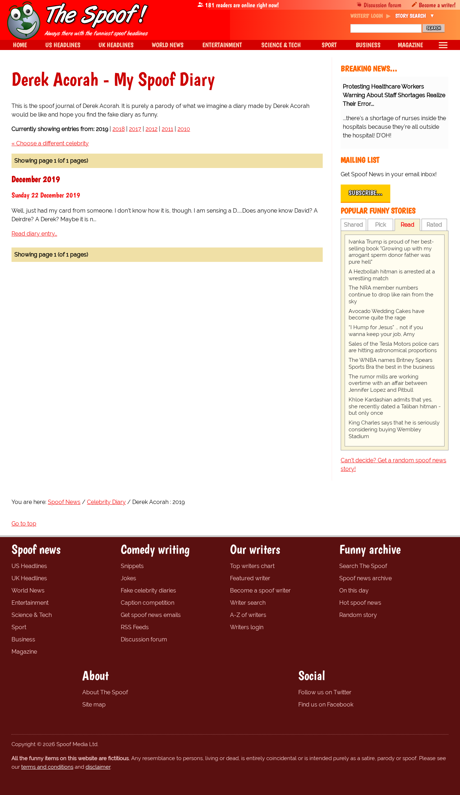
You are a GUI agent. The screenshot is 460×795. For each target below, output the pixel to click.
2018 (118, 129)
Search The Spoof (363, 566)
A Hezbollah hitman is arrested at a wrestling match (392, 275)
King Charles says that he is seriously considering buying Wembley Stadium (394, 429)
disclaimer (98, 767)
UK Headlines (29, 578)
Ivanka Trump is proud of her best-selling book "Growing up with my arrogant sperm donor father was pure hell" (391, 251)
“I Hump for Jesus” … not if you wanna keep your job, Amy (386, 330)
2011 (167, 129)
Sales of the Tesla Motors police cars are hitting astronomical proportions (394, 347)
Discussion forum (382, 5)
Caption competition (147, 602)
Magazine (24, 651)
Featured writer (250, 578)
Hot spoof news (360, 602)
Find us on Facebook (325, 704)
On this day (354, 590)
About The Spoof (105, 692)
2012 (151, 129)
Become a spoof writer (260, 590)
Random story (358, 615)
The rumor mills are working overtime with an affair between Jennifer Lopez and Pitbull (388, 383)
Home (20, 45)
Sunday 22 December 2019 (46, 195)
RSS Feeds (135, 627)
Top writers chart (252, 566)
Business (23, 639)
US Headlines (29, 566)
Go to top (24, 523)
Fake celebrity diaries (148, 590)
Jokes (128, 578)
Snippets (132, 566)
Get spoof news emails (151, 615)
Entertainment (30, 602)
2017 (135, 129)
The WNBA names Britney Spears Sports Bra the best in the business (391, 363)
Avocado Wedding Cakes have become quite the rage (386, 314)
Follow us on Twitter (324, 692)
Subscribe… (365, 193)
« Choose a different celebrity (50, 143)
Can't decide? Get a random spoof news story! (393, 464)
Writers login (246, 627)
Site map (94, 704)
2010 (184, 129)
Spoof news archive (365, 578)
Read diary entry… (34, 233)
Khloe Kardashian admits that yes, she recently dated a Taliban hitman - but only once (395, 406)
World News (28, 590)
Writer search (248, 602)
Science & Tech (32, 615)
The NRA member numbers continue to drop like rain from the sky (391, 295)
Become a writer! (437, 5)
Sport (19, 627)
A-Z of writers (248, 615)
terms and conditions (47, 767)
